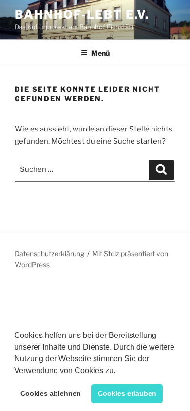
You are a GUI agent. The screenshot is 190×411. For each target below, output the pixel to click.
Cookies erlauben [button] (127, 393)
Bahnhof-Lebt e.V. (82, 14)
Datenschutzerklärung (49, 253)
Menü (100, 53)
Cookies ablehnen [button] (50, 393)
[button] (118, 371)
